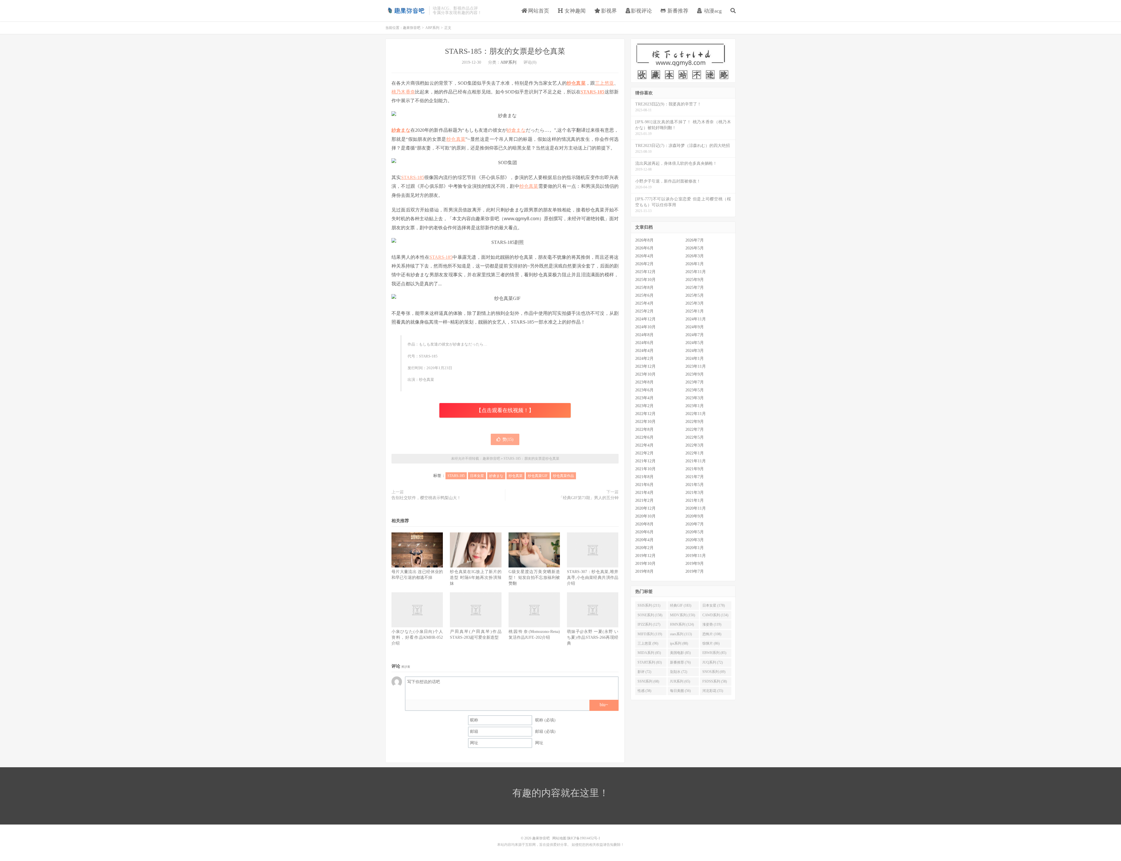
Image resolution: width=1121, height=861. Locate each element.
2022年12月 (645, 414)
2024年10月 (645, 327)
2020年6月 (644, 532)
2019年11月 (695, 555)
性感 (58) (644, 691)
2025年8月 (644, 287)
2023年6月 (644, 390)
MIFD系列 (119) (650, 634)
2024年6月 (644, 343)
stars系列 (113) (681, 634)
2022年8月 (644, 429)
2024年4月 (644, 350)
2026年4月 (644, 256)
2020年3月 (694, 540)
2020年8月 (644, 524)
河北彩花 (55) (712, 691)
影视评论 (641, 11)
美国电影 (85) (680, 653)
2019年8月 (644, 571)
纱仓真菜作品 (563, 476)
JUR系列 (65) (680, 681)
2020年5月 (694, 532)
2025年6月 (644, 295)
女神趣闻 (574, 11)
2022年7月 (694, 429)
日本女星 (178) (713, 605)
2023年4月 (644, 398)
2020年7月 (694, 524)
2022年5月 (694, 437)
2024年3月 (694, 350)
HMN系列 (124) (682, 624)
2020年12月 (645, 508)
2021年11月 (695, 461)
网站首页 (538, 11)
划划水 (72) (678, 672)
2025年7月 (694, 287)
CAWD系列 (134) (715, 615)
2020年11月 (695, 508)
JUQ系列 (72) (712, 662)
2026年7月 (694, 240)
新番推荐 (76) (680, 662)
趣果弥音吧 (405, 10)
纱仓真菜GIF (538, 476)
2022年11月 (695, 414)
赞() (507, 439)
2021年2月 (644, 500)
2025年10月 (645, 279)
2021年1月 (694, 500)
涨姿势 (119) (711, 624)
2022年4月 (644, 445)
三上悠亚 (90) (648, 643)
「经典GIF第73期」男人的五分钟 (589, 498)
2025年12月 (645, 272)
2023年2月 (644, 406)
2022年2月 (644, 453)
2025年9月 (694, 279)
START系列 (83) (650, 662)
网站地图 (559, 838)
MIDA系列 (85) (649, 653)
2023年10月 (645, 374)
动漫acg (712, 11)
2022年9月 (694, 421)
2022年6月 (644, 437)
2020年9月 (694, 516)
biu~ (604, 704)
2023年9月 (694, 374)
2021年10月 (645, 469)
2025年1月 (694, 311)
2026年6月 (644, 248)
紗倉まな (400, 130)
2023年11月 (695, 366)
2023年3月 (694, 398)
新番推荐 (677, 11)
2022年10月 (645, 421)
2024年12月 (645, 319)
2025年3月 (694, 303)
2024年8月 (644, 335)
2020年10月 (645, 516)
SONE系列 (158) (650, 615)
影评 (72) (644, 672)
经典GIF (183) (680, 605)
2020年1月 (694, 548)
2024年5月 (694, 343)
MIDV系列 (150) (682, 615)
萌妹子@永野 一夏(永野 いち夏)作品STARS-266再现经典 (592, 637)
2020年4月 (644, 540)
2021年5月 (694, 484)
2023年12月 (645, 366)
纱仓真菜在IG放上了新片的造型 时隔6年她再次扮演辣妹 (475, 578)
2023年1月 (694, 406)
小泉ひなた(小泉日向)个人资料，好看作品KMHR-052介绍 (417, 637)
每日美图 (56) (680, 691)
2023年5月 (694, 390)
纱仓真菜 (576, 83)
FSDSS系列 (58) (714, 681)
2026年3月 (694, 256)
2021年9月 (694, 469)
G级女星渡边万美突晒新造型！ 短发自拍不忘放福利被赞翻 (534, 578)
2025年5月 (694, 295)
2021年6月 (644, 484)
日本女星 (477, 476)
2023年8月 (644, 382)
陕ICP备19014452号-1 (583, 838)
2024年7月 (694, 335)
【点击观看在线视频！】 (505, 410)
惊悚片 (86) (711, 643)
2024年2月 (644, 358)
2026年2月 (644, 264)
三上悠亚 (604, 83)
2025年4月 (644, 303)
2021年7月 (694, 477)
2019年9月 (694, 563)
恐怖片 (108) (711, 634)
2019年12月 (645, 555)
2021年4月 (644, 492)
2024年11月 (695, 319)
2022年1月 (694, 453)
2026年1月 (694, 264)
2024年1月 (694, 358)
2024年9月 (694, 327)
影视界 (608, 11)
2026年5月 (694, 248)
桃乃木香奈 (403, 91)
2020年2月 (644, 548)
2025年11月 (695, 272)
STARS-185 (592, 91)
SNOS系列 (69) (713, 672)
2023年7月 (694, 382)
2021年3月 (694, 492)
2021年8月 (644, 477)
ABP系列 (432, 28)
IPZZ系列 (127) (649, 624)
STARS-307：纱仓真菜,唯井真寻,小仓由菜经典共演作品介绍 (592, 578)
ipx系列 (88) (679, 643)
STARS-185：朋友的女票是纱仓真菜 (505, 51)
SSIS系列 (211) (649, 605)
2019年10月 (645, 563)
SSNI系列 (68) (648, 681)
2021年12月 (645, 461)
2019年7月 (694, 571)
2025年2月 (644, 311)
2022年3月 (694, 445)
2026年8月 (644, 240)
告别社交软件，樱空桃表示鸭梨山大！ (426, 498)
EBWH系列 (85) (714, 653)
